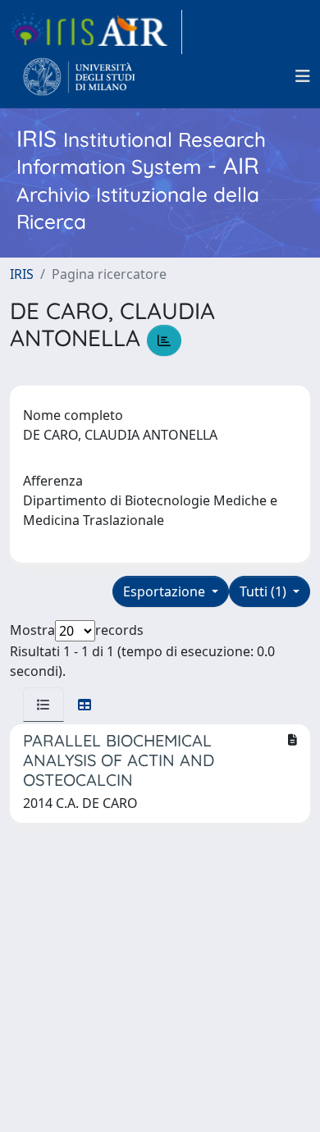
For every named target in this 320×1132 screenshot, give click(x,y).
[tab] (43, 704)
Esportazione (165, 591)
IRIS (22, 274)
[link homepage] (96, 32)
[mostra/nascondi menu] (302, 76)
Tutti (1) (265, 591)
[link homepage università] (79, 76)
